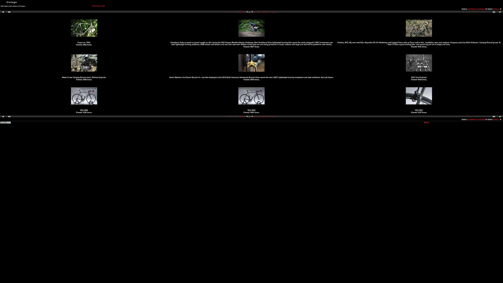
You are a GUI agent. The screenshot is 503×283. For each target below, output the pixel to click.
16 (273, 12)
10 (245, 12)
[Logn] (102, 6)
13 (259, 12)
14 (264, 12)
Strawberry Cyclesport (476, 9)
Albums (496, 9)
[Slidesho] (95, 6)
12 (254, 12)
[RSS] (426, 123)
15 (268, 12)
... (226, 12)
